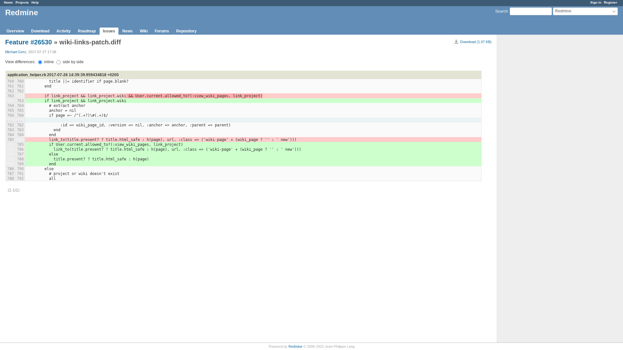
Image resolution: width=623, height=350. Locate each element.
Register (610, 2)
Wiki (144, 31)
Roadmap (87, 31)
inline (48, 62)
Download (40, 31)
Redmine (295, 346)
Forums (162, 31)
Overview (15, 31)
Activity (63, 31)
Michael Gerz (15, 52)
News (127, 31)
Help (35, 2)
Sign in (595, 2)
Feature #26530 (28, 42)
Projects (22, 2)
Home (8, 2)
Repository (186, 31)
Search (501, 11)
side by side (73, 62)
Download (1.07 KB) (476, 42)
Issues (109, 31)
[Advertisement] (530, 136)
